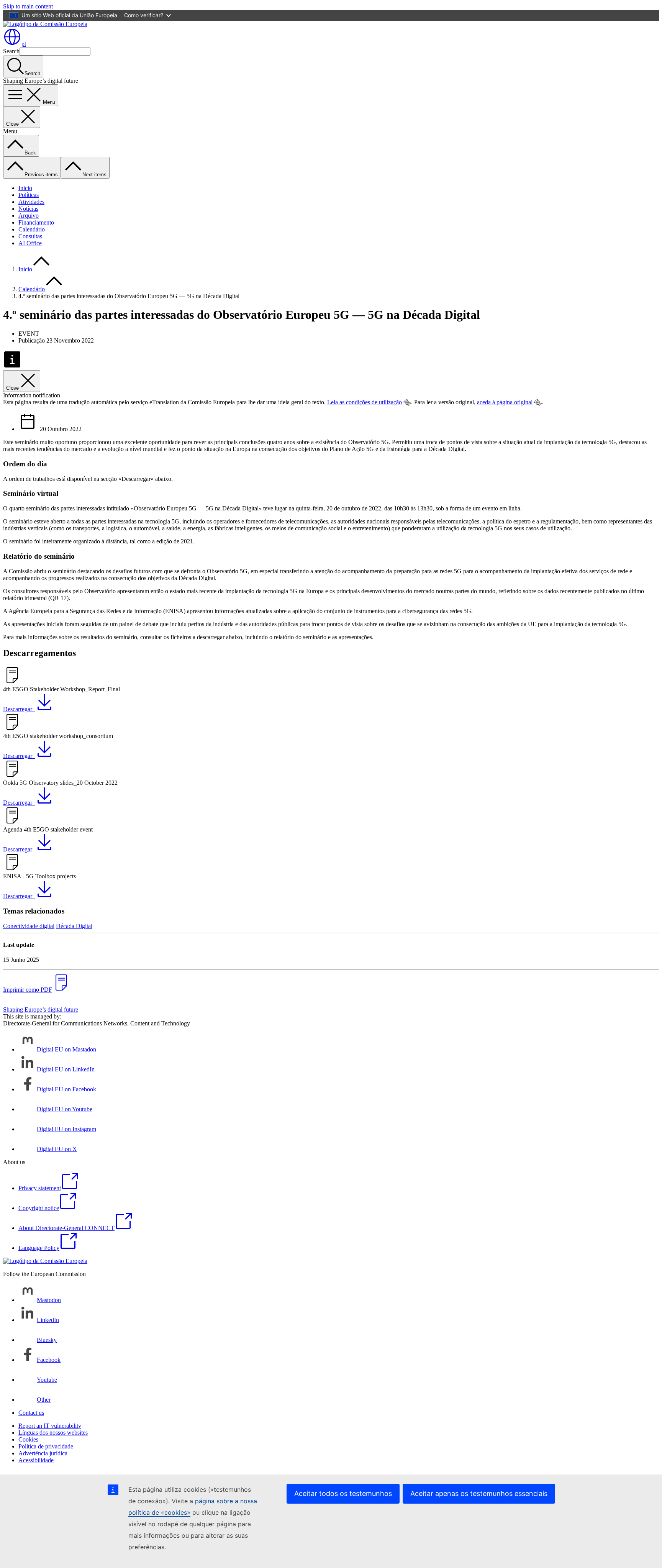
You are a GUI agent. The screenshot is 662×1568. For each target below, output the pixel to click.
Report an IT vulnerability (49, 1425)
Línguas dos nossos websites (53, 1432)
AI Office (30, 243)
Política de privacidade (45, 1446)
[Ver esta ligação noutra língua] (407, 403)
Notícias (28, 208)
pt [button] (23, 44)
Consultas (30, 236)
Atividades (31, 201)
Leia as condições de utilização (364, 402)
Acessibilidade (36, 1460)
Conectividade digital (28, 926)
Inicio (25, 188)
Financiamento (36, 222)
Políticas (28, 195)
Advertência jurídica (42, 1453)
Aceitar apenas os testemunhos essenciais (478, 1493)
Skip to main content (28, 6)
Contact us (31, 1412)
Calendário (31, 229)
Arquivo (28, 215)
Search (11, 51)
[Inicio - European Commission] (45, 24)
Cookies (28, 1439)
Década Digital (74, 926)
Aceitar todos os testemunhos (343, 1493)
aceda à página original (505, 402)
